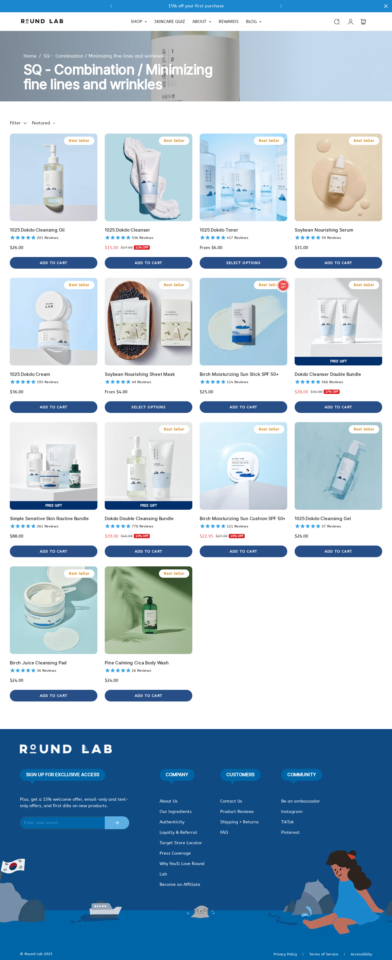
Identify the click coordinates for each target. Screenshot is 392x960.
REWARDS (229, 21)
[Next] (281, 6)
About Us (169, 801)
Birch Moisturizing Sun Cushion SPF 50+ (242, 518)
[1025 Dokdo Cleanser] (148, 177)
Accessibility (361, 954)
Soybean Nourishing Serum (324, 230)
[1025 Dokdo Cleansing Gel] (338, 466)
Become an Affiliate (180, 884)
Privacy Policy (285, 954)
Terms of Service (323, 954)
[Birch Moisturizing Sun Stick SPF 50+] (243, 321)
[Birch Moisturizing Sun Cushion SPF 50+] (243, 466)
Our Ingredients (176, 811)
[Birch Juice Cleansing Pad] (53, 610)
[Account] (350, 21)
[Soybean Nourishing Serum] (338, 177)
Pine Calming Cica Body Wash (137, 663)
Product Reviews (237, 811)
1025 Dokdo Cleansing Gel (323, 518)
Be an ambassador (300, 801)
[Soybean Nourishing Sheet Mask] (148, 321)
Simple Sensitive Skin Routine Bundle (49, 518)
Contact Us (231, 801)
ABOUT (199, 21)
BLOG (251, 21)
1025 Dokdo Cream (30, 374)
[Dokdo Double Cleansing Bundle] (148, 466)
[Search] (337, 22)
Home (30, 56)
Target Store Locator (181, 842)
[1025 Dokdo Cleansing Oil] (53, 177)
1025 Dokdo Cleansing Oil (37, 230)
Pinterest (290, 832)
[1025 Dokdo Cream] (53, 321)
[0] (363, 22)
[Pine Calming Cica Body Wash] (148, 610)
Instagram (292, 811)
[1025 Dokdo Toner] (243, 177)
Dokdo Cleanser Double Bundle (328, 374)
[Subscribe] (117, 822)
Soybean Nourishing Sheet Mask (140, 374)
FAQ (224, 832)
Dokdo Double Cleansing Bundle (139, 518)
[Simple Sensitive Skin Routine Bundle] (53, 466)
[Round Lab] (42, 21)
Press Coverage (175, 853)
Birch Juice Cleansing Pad (38, 663)
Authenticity (172, 822)
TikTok (287, 822)
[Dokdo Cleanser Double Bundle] (338, 321)
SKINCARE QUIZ (169, 21)
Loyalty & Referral (178, 832)
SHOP (136, 21)
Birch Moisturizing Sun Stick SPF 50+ (239, 374)
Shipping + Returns (239, 822)
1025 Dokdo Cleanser (127, 230)
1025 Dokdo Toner (219, 230)
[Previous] (111, 6)
